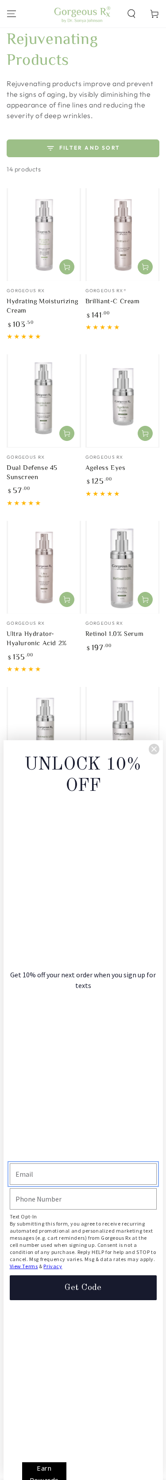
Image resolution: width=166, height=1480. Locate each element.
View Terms (24, 1266)
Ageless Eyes (105, 467)
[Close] (154, 749)
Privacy (52, 1266)
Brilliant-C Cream (112, 301)
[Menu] (11, 13)
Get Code (83, 1287)
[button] (131, 13)
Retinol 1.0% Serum (114, 633)
